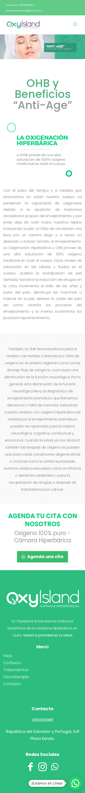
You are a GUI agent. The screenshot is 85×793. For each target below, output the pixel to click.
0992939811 (42, 720)
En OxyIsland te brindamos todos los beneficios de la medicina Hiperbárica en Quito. (42, 628)
